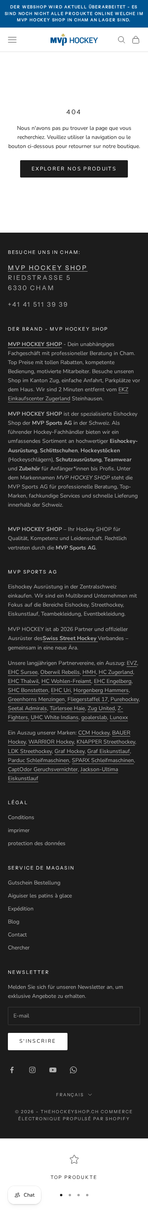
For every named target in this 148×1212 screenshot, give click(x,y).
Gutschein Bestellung (34, 882)
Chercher (19, 947)
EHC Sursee (22, 672)
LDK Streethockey (30, 751)
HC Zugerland (116, 672)
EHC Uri (61, 690)
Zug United (101, 708)
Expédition (21, 908)
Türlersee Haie (67, 708)
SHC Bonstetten (28, 690)
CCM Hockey (93, 732)
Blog (13, 921)
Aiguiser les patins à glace (40, 895)
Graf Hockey (69, 751)
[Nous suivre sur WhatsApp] (73, 1070)
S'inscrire (37, 1041)
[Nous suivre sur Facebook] (12, 1070)
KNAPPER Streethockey (106, 742)
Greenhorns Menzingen (36, 699)
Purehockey (125, 699)
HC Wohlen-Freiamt (66, 681)
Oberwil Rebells (60, 672)
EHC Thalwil (23, 681)
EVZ (132, 663)
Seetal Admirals (27, 708)
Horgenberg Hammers (101, 690)
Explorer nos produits (74, 168)
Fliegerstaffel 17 (87, 699)
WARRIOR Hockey (51, 742)
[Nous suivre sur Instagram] (32, 1070)
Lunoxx (119, 717)
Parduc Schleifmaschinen (38, 760)
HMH (89, 672)
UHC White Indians (55, 717)
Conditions (21, 817)
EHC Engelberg (112, 681)
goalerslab (94, 717)
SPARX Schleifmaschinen (103, 760)
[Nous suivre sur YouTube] (53, 1070)
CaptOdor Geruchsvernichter (43, 769)
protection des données (37, 843)
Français (70, 1094)
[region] (74, 1168)
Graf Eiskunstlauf (108, 751)
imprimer (19, 830)
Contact (17, 934)
